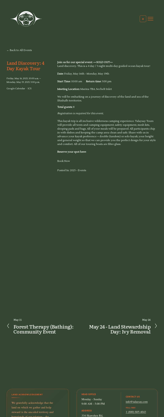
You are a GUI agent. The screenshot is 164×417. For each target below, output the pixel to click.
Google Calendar (16, 88)
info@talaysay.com (137, 401)
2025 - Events (78, 170)
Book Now (63, 161)
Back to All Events (21, 50)
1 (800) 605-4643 (136, 412)
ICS (30, 88)
